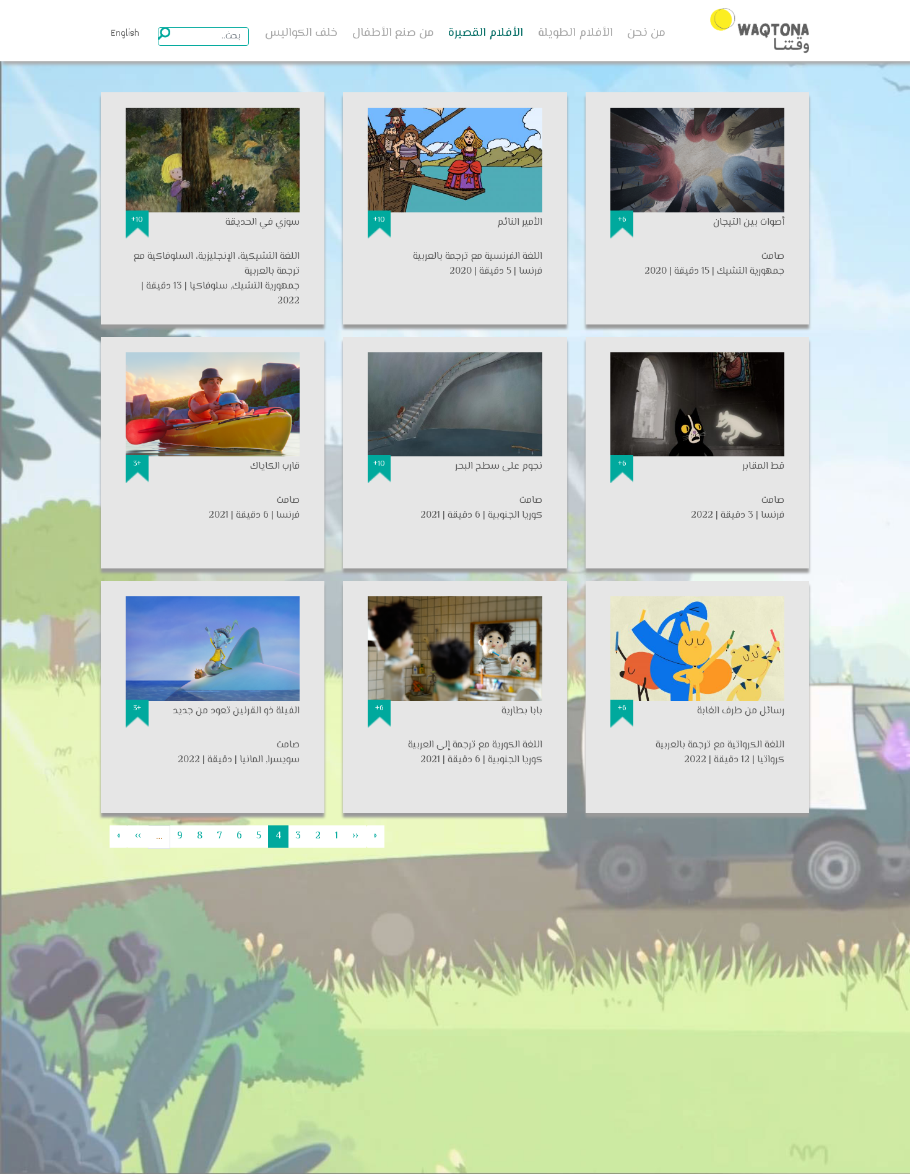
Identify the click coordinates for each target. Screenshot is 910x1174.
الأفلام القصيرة (485, 33)
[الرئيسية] (759, 30)
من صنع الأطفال (393, 33)
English (125, 33)
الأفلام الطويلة (575, 33)
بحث (164, 33)
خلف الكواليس (301, 33)
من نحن (646, 33)
